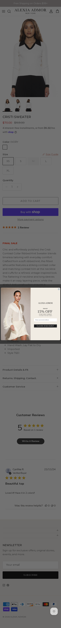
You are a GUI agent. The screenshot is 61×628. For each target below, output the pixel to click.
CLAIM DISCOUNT (45, 326)
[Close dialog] (58, 289)
